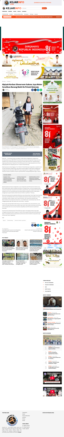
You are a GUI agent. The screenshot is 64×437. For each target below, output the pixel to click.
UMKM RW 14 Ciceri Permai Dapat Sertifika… (54, 348)
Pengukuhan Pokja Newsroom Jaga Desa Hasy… (53, 314)
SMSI (46, 287)
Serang (44, 308)
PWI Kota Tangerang (49, 282)
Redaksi (19, 432)
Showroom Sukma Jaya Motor (20, 220)
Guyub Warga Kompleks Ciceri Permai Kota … (52, 310)
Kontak (23, 420)
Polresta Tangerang (49, 284)
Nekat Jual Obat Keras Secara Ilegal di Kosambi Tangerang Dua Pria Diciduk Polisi (22, 248)
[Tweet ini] (35, 90)
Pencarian (44, 8)
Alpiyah (4, 220)
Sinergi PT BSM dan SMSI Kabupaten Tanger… (53, 363)
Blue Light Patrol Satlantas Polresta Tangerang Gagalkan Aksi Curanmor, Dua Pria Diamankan (8, 249)
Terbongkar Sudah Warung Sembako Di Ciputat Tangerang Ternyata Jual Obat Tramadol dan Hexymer (8, 262)
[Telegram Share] (38, 90)
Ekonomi (50, 346)
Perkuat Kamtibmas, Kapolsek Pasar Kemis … (53, 353)
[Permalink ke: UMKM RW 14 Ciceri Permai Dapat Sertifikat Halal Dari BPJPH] (52, 340)
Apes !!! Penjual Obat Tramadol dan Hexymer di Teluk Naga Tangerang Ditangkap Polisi (21, 262)
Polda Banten (48, 291)
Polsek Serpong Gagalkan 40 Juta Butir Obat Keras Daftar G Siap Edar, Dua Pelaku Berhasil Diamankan (36, 249)
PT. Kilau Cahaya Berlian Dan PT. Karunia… (54, 358)
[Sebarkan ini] (32, 90)
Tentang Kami (24, 412)
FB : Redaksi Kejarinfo (26, 427)
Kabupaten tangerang (51, 322)
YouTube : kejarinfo (25, 428)
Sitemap (23, 418)
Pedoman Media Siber (26, 415)
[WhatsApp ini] (41, 90)
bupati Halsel (48, 289)
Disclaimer (24, 417)
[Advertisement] (32, 29)
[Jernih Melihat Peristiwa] (12, 8)
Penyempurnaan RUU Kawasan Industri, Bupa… (54, 324)
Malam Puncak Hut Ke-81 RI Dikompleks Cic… (53, 329)
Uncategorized (50, 317)
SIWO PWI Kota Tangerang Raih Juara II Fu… (54, 319)
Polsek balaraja (10, 220)
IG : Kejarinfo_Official (26, 425)
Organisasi (49, 312)
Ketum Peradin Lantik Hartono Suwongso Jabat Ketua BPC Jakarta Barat (33, 230)
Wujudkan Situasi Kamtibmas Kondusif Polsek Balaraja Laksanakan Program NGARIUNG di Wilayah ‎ (9, 179)
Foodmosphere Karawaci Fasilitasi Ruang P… (53, 368)
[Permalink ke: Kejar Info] (3, 89)
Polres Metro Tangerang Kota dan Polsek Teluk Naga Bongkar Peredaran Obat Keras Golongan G (36, 262)
